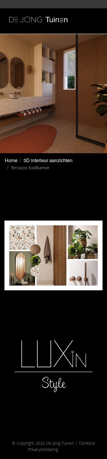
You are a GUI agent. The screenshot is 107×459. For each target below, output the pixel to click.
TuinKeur (87, 443)
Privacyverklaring (43, 449)
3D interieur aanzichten (48, 160)
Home (11, 160)
